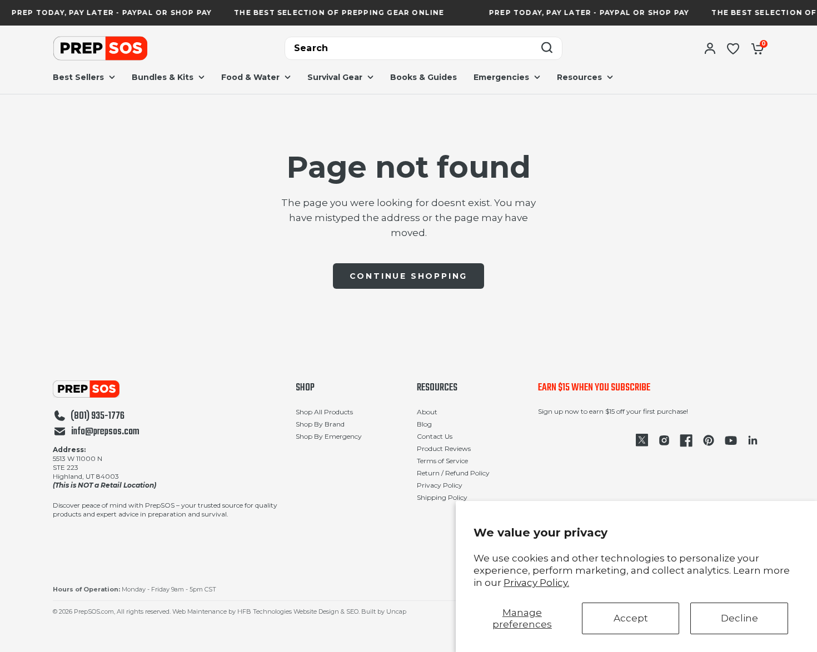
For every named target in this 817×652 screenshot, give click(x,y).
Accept (631, 618)
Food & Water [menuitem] (250, 77)
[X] (642, 440)
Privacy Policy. (536, 582)
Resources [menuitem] (579, 77)
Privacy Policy (439, 485)
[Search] (546, 48)
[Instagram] (664, 440)
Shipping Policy (442, 497)
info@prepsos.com (105, 432)
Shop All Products (324, 412)
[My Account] (710, 48)
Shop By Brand (320, 424)
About (427, 412)
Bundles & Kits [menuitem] (162, 77)
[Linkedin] (753, 440)
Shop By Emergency (329, 436)
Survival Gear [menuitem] (334, 77)
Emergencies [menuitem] (501, 77)
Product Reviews (444, 448)
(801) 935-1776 (97, 416)
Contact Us (434, 436)
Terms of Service (442, 461)
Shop (305, 388)
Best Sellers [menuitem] (78, 77)
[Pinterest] (709, 440)
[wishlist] (733, 48)
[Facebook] (686, 440)
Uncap (396, 611)
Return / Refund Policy (453, 473)
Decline (739, 618)
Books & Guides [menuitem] (423, 77)
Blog (424, 424)
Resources (437, 388)
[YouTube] (731, 440)
